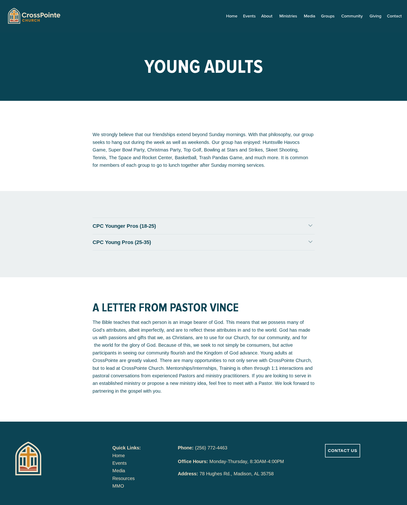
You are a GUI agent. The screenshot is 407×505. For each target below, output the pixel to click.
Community (352, 16)
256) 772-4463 (212, 447)
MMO (118, 486)
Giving (375, 16)
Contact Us (342, 450)
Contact (394, 16)
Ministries (288, 16)
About (267, 16)
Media (309, 16)
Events (249, 16)
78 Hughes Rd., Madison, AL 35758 (236, 473)
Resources (123, 478)
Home (231, 16)
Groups (328, 16)
